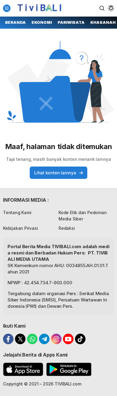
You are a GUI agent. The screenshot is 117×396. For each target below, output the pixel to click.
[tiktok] (80, 339)
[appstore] (23, 369)
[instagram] (56, 339)
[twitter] (20, 339)
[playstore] (69, 369)
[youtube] (68, 339)
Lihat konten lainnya (55, 172)
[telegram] (44, 339)
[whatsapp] (32, 339)
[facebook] (8, 339)
